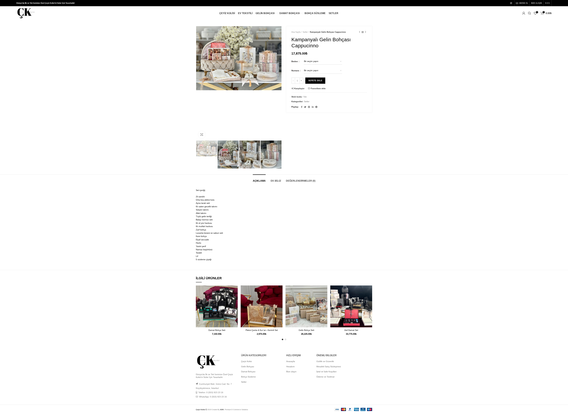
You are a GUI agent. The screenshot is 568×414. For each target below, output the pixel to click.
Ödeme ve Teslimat (325, 377)
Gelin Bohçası (247, 366)
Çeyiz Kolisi (246, 361)
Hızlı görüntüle (235, 297)
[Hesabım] (524, 13)
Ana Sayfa (295, 32)
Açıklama (259, 181)
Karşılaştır (299, 88)
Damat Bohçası (248, 371)
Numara (295, 70)
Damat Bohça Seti (216, 330)
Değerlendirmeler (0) (300, 181)
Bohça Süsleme (248, 377)
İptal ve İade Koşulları (326, 371)
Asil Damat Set (351, 330)
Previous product (359, 32)
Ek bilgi (276, 181)
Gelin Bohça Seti (306, 330)
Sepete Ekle (315, 80)
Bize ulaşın (291, 371)
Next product (365, 32)
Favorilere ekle (318, 88)
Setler (305, 32)
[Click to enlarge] (201, 134)
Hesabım (290, 366)
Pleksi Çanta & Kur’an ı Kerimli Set (262, 330)
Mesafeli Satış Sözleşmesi (328, 366)
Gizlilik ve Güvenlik (325, 361)
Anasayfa (290, 361)
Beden (294, 61)
